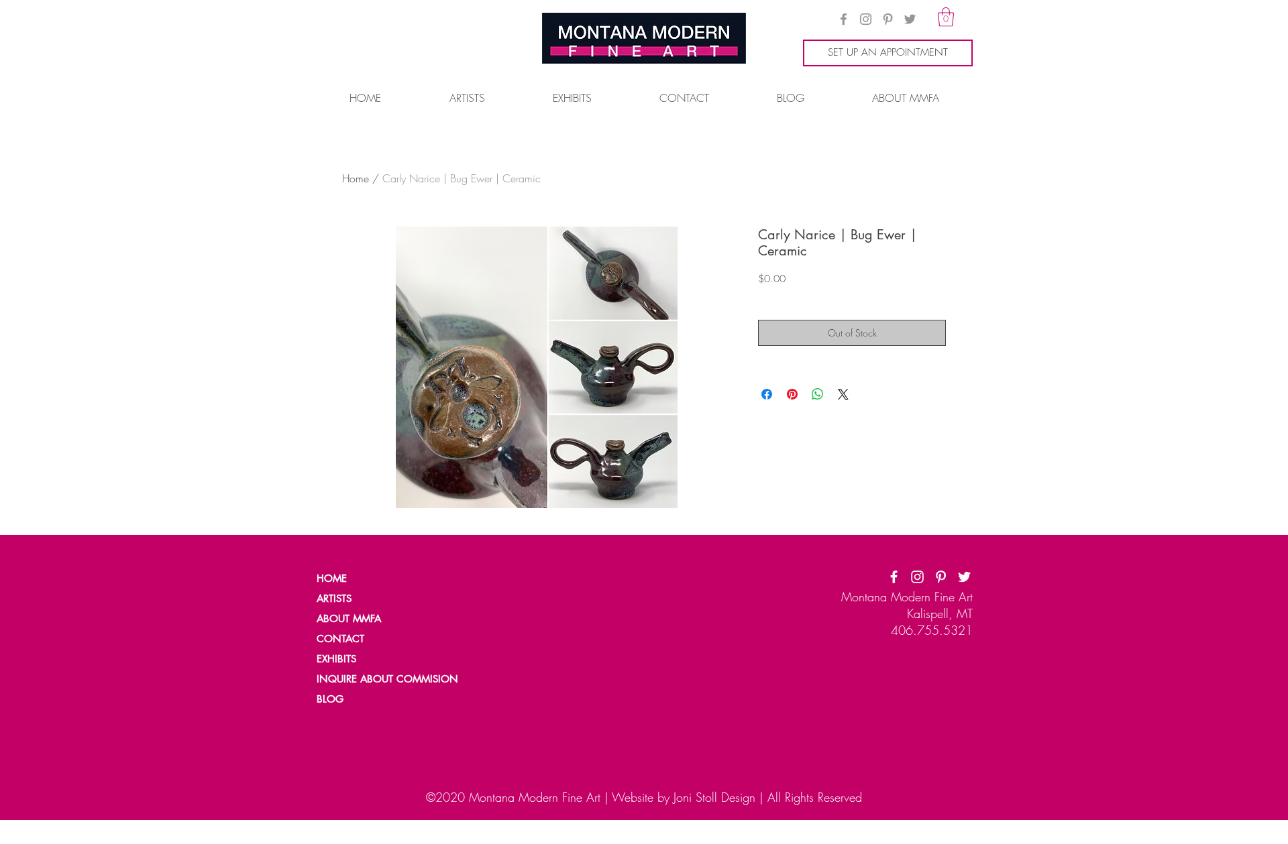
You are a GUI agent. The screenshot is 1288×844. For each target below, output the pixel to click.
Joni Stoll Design (714, 797)
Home (355, 178)
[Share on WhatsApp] (818, 394)
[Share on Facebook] (767, 394)
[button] (946, 17)
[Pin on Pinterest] (792, 394)
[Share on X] (843, 394)
